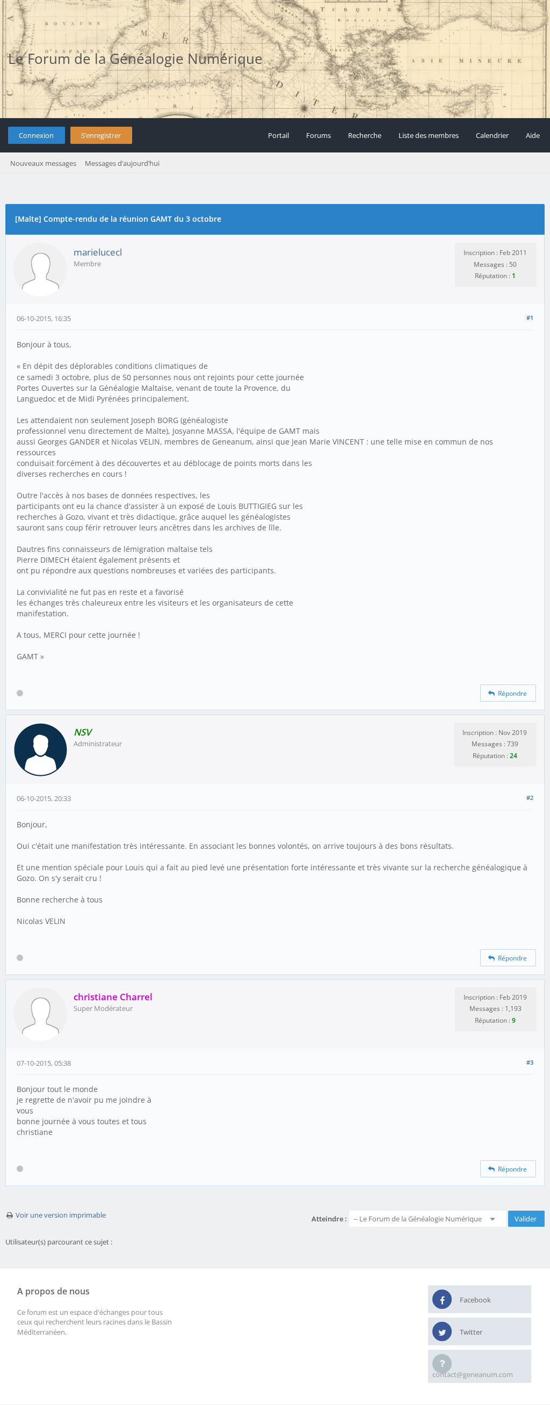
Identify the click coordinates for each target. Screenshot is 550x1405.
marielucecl (98, 252)
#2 (529, 798)
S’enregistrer (101, 135)
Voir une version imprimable (61, 1215)
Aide (533, 135)
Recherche (364, 135)
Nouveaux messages (43, 163)
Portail (278, 135)
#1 (529, 318)
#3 (529, 1062)
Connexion (36, 135)
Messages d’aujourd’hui (122, 163)
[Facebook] (442, 1299)
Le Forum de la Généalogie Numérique (135, 58)
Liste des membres (429, 135)
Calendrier (492, 135)
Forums (318, 135)
